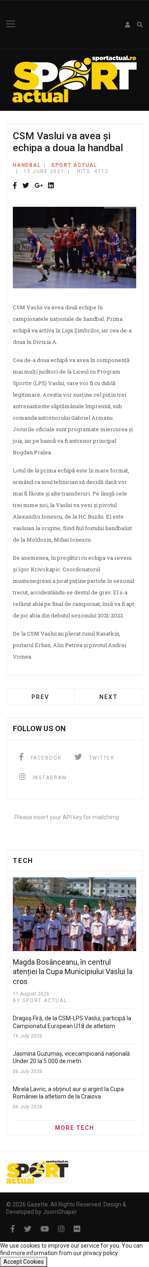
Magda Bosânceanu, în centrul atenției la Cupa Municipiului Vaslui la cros (72, 972)
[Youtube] (45, 1229)
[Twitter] (25, 186)
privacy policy (100, 1253)
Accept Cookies (23, 1261)
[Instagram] (61, 1229)
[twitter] (27, 1229)
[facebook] (12, 1229)
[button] (128, 24)
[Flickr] (77, 1229)
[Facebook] (15, 186)
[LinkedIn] (51, 186)
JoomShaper (60, 1212)
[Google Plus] (38, 186)
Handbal (27, 165)
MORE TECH (74, 1127)
